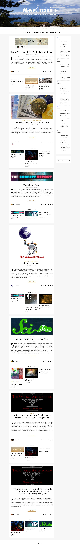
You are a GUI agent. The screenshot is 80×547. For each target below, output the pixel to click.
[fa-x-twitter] (38, 543)
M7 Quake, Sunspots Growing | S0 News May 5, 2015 (45, 307)
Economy (34, 50)
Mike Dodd (17, 141)
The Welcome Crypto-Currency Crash (31, 122)
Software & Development (38, 32)
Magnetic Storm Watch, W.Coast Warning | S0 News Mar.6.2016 (31, 380)
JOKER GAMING (63, 41)
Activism (38, 28)
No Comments (35, 54)
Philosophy (51, 28)
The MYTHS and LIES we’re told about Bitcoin (32, 52)
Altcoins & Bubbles (31, 263)
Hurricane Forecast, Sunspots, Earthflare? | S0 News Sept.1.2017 (31, 163)
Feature (28, 120)
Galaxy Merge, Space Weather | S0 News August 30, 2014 (17, 81)
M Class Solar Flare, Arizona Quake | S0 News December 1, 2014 (45, 214)
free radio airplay (63, 110)
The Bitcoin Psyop (31, 185)
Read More (31, 67)
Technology (23, 28)
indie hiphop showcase (64, 86)
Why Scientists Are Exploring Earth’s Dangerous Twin (29, 87)
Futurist (16, 28)
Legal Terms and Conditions (53, 32)
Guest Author (17, 71)
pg (60, 135)
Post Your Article (60, 28)
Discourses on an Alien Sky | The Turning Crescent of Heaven (31, 309)
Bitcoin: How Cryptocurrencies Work (31, 339)
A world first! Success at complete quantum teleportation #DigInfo (45, 449)
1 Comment (35, 341)
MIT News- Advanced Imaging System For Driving (44, 86)
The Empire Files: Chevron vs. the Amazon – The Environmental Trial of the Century (65, 115)
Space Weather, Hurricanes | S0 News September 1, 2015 (64, 138)
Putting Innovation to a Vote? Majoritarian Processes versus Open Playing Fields (31, 416)
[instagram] (40, 543)
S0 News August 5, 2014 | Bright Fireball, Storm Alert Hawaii (45, 153)
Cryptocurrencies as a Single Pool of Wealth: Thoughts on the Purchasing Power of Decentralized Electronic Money (31, 491)
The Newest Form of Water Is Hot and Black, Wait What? (17, 455)
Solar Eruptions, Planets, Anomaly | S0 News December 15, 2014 (45, 371)
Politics (32, 413)
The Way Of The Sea (25, 32)
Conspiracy (31, 28)
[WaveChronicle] (40, 13)
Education (44, 28)
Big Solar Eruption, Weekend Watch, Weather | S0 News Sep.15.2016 (65, 91)
